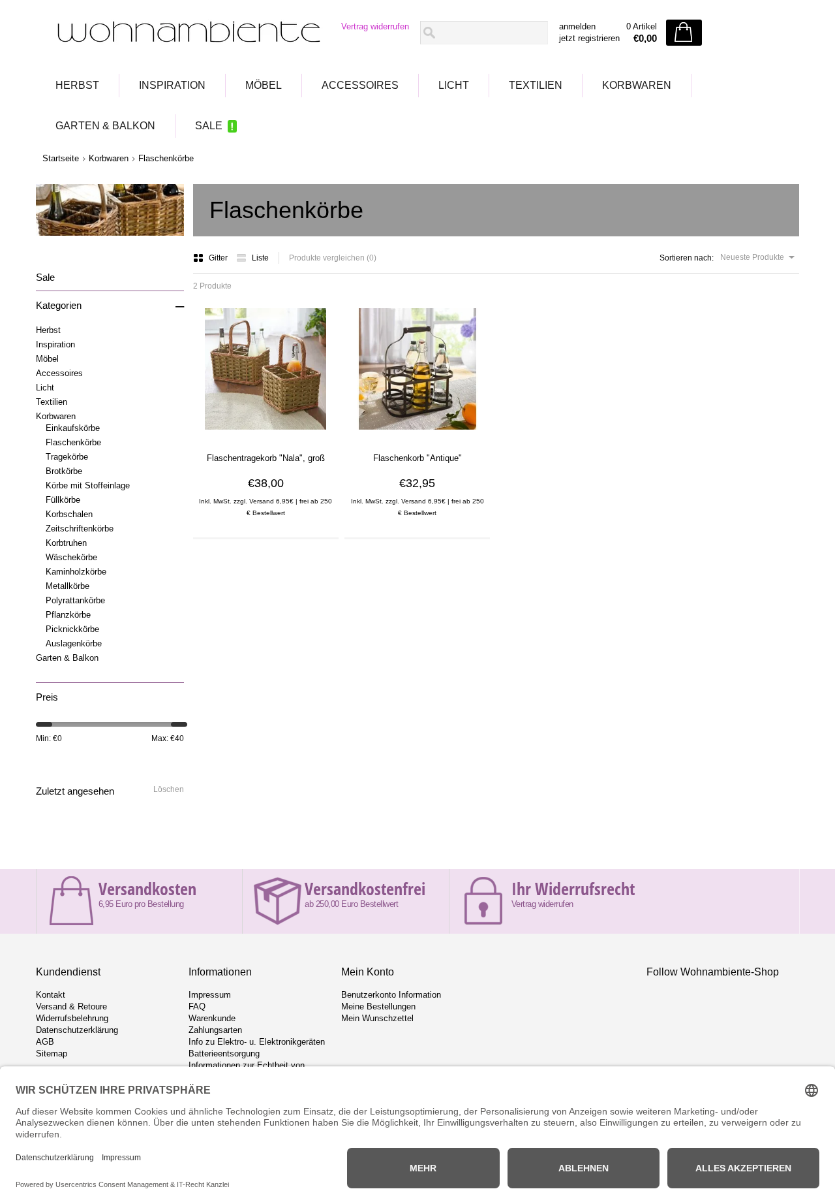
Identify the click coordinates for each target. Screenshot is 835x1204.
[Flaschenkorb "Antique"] (417, 434)
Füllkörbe (63, 500)
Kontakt (50, 995)
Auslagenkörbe (74, 643)
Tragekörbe (67, 457)
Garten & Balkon (105, 125)
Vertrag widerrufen (375, 26)
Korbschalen (69, 514)
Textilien (535, 85)
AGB (45, 1042)
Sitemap (51, 1053)
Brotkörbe (64, 471)
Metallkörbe (67, 586)
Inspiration (172, 85)
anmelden (577, 26)
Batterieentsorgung (224, 1053)
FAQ (197, 1006)
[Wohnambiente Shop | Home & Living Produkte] (184, 33)
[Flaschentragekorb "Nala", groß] (265, 434)
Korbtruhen (66, 543)
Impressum (210, 995)
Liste (260, 257)
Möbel (263, 85)
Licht (453, 85)
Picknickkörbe (72, 629)
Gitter (219, 257)
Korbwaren (636, 85)
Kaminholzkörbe (76, 572)
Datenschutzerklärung (77, 1030)
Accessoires (360, 85)
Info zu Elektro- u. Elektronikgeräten (257, 1042)
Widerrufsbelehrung (72, 1018)
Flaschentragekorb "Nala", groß (266, 458)
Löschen (168, 789)
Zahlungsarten (215, 1030)
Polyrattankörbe (75, 600)
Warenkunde (212, 1018)
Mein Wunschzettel (377, 1018)
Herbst (77, 85)
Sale (208, 125)
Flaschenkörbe (166, 158)
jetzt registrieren (589, 38)
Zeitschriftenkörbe (80, 528)
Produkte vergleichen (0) (332, 257)
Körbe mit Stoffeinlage (88, 485)
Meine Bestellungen (378, 1006)
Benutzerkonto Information (391, 995)
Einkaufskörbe (73, 428)
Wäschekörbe (71, 557)
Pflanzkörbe (68, 615)
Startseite (60, 158)
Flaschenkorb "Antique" (417, 458)
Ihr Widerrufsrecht (573, 888)
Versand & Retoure (71, 1006)
